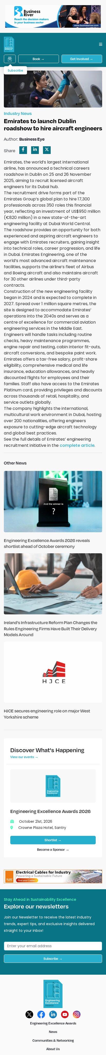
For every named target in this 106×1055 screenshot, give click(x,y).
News (53, 1032)
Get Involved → (81, 59)
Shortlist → (53, 840)
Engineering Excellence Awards (53, 1023)
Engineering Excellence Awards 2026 (50, 811)
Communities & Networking (53, 1040)
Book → (39, 59)
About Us (53, 1049)
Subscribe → (53, 958)
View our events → (24, 757)
